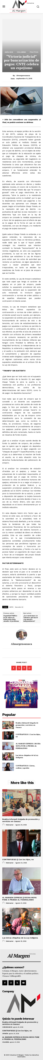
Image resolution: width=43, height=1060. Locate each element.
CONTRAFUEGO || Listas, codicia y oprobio (25, 767)
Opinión (5, 1033)
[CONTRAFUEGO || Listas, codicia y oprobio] (8, 767)
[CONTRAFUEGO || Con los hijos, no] (8, 735)
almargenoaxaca (23, 75)
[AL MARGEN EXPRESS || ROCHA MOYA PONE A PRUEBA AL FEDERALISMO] (8, 746)
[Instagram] (11, 982)
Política (34, 52)
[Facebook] (13, 668)
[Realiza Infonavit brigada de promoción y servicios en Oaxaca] (8, 725)
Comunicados (7, 1027)
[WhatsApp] (29, 668)
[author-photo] (3, 825)
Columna (21, 52)
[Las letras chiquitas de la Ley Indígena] (8, 756)
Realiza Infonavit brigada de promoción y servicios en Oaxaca (27, 725)
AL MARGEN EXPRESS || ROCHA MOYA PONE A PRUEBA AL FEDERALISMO (28, 745)
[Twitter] (19, 668)
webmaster (10, 825)
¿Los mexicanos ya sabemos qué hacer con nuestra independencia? (30, 618)
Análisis (9, 52)
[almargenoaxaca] (21, 634)
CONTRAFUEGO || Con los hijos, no (18, 859)
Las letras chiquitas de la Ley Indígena (27, 756)
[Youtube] (23, 982)
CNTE (11, 607)
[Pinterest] (24, 668)
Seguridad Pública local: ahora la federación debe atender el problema (11, 618)
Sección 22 (19, 607)
